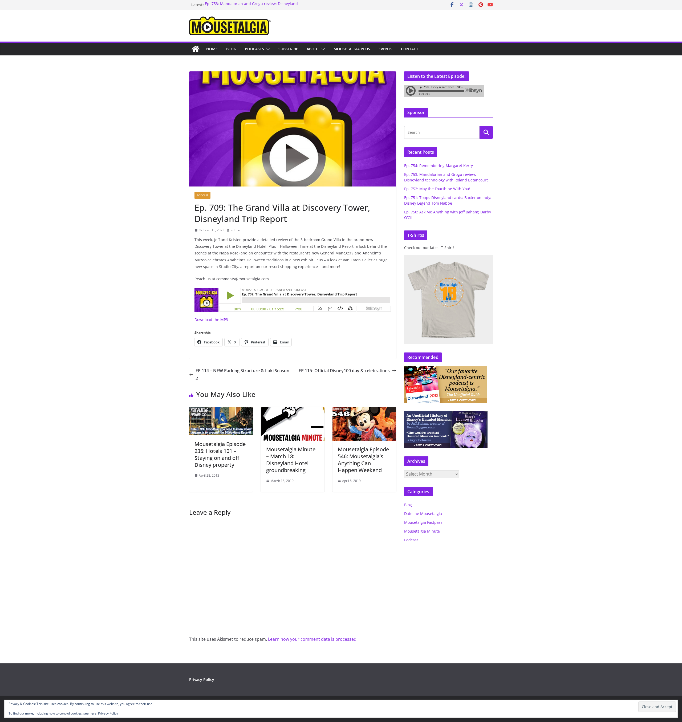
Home (212, 48)
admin (235, 230)
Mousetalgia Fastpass (423, 522)
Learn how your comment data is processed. (313, 639)
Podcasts (254, 48)
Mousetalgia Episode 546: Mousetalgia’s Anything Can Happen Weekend (363, 460)
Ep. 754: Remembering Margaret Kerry (438, 165)
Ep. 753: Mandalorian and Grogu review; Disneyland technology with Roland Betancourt (251, 7)
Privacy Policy (201, 679)
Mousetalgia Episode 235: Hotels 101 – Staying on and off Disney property (220, 454)
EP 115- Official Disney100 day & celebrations (344, 371)
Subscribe (288, 48)
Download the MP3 (211, 319)
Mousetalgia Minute (422, 531)
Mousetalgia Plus (352, 48)
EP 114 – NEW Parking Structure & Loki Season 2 (242, 374)
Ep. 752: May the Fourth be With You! (437, 188)
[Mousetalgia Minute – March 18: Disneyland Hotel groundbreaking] (292, 411)
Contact (409, 48)
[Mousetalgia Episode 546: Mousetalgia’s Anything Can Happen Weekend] (364, 411)
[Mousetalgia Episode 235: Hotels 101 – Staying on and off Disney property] (221, 411)
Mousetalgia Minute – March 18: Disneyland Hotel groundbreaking (290, 460)
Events (385, 48)
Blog (231, 48)
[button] (267, 49)
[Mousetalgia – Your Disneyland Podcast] (195, 49)
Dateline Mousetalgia (423, 513)
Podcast (202, 195)
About (313, 48)
